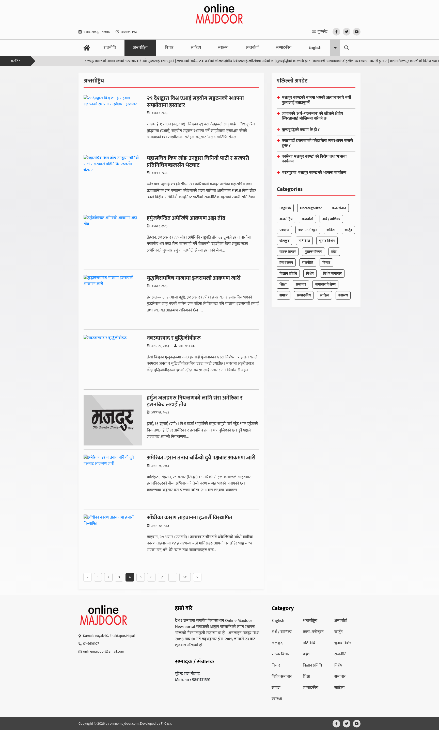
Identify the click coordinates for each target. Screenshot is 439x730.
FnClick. (166, 723)
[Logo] (104, 615)
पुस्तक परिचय (313, 252)
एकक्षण (284, 230)
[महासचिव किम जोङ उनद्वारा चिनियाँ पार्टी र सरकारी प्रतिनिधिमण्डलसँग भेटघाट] (113, 180)
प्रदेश (334, 252)
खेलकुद (284, 241)
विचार (169, 47)
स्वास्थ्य (223, 47)
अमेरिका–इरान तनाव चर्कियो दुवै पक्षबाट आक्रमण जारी (201, 458)
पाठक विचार (287, 252)
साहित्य (196, 47)
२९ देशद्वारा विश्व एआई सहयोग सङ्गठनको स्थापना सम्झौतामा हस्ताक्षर (195, 102)
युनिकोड (322, 31)
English (315, 47)
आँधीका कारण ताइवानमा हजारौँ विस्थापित (189, 518)
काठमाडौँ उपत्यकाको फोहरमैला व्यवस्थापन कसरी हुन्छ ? (336, 61)
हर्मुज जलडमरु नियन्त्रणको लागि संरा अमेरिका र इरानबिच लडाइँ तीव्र (194, 401)
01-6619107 (91, 643)
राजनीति (110, 47)
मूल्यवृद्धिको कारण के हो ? (280, 61)
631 (185, 577)
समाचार (301, 284)
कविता (330, 230)
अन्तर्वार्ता (252, 47)
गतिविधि (304, 241)
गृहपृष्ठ (87, 48)
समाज (283, 295)
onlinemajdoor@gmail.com (103, 651)
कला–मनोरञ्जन (307, 230)
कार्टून (348, 230)
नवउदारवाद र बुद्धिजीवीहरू (174, 338)
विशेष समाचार (332, 273)
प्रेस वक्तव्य (286, 263)
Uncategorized (311, 208)
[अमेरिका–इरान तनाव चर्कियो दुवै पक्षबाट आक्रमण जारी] (113, 480)
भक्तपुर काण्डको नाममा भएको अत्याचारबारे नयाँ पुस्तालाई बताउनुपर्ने (116, 61)
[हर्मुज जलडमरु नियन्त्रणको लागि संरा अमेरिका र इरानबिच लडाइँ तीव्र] (113, 420)
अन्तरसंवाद (339, 208)
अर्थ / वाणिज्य (331, 219)
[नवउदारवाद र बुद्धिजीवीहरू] (113, 360)
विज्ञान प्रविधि (288, 273)
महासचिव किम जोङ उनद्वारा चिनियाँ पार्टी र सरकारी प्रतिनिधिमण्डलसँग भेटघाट (198, 162)
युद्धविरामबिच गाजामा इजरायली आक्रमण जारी (194, 278)
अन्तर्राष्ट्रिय (140, 47)
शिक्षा (283, 284)
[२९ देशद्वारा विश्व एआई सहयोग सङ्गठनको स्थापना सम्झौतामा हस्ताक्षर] (113, 120)
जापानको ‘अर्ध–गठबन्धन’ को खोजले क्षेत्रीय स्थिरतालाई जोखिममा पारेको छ (211, 61)
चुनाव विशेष (327, 241)
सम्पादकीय (283, 47)
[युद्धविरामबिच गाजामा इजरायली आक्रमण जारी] (113, 300)
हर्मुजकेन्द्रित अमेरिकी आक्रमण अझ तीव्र (186, 218)
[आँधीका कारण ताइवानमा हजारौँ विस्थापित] (113, 540)
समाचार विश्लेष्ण (325, 284)
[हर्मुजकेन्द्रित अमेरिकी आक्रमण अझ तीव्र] (113, 240)
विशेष (310, 273)
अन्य (335, 48)
